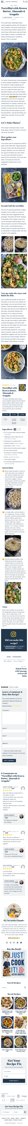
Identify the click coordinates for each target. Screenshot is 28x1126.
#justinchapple (9, 648)
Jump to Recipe (8, 17)
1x (14, 429)
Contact (23, 1118)
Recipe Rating (6, 706)
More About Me (13, 938)
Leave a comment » (19, 661)
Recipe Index (8, 1120)
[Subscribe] (25, 1112)
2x (17, 429)
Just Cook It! (13, 96)
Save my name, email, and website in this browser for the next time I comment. (13, 753)
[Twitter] (17, 942)
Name (4, 728)
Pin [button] (15, 414)
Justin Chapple (9, 815)
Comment (6, 710)
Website (5, 743)
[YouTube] (21, 942)
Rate (22, 414)
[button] (3, 385)
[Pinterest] (14, 942)
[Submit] (25, 987)
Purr (22, 1123)
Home (11, 5)
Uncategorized (17, 656)
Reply (13, 788)
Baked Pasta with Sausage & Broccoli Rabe (21, 671)
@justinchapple (11, 646)
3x (19, 429)
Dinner (15, 5)
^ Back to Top (5, 1118)
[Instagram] (6, 942)
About (17, 1118)
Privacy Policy (18, 1120)
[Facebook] (10, 942)
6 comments (8, 661)
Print (6, 414)
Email (4, 736)
